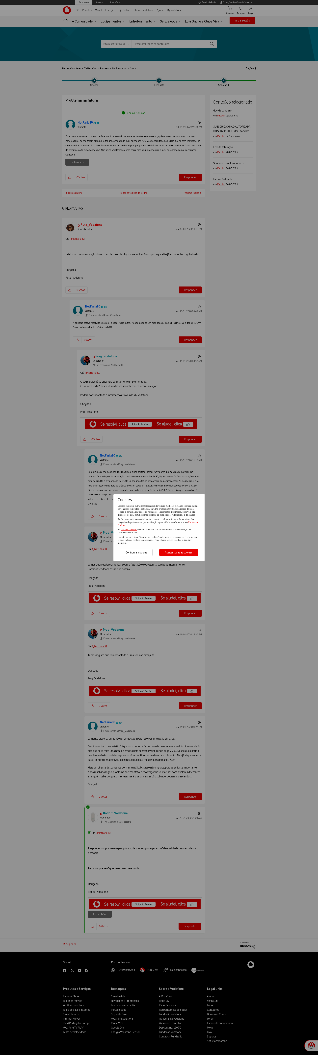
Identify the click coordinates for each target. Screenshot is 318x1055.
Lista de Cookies (129, 529)
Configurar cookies (136, 552)
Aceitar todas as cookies (178, 552)
